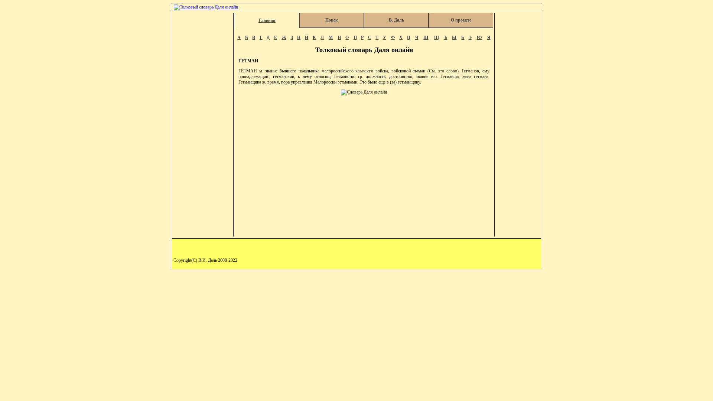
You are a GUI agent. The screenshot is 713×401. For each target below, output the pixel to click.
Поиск (331, 20)
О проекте (461, 20)
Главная (267, 20)
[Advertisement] (203, 124)
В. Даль (396, 20)
